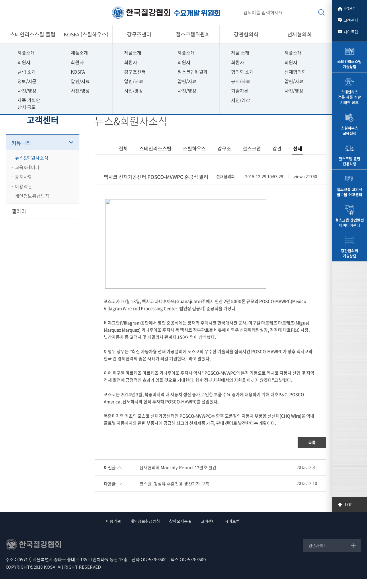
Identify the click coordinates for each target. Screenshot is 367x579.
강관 (277, 148)
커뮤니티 (21, 142)
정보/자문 (26, 81)
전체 (123, 148)
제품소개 (26, 52)
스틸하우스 (194, 148)
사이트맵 (350, 32)
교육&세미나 (27, 167)
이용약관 (23, 186)
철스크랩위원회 (192, 71)
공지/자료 (240, 81)
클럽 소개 (26, 71)
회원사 (23, 62)
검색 (321, 12)
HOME (349, 8)
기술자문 (239, 90)
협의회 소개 (242, 71)
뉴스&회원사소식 (31, 157)
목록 (312, 442)
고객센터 (350, 20)
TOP (348, 504)
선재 (297, 148)
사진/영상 (26, 90)
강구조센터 (135, 71)
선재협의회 (295, 71)
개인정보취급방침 (32, 195)
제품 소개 (240, 52)
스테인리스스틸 (155, 148)
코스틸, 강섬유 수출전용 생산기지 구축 (174, 483)
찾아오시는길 (180, 521)
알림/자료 (80, 81)
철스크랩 (252, 148)
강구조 (224, 148)
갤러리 (18, 211)
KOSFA (78, 71)
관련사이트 (318, 545)
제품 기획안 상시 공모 (28, 103)
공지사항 (23, 176)
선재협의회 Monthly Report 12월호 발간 (177, 467)
